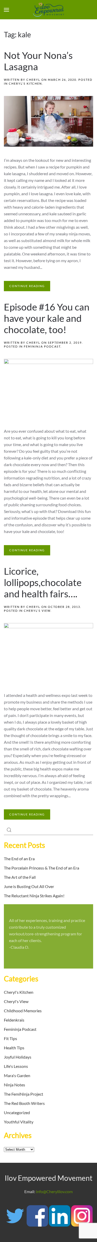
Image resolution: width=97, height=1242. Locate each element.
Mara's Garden (17, 1075)
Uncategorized (17, 1112)
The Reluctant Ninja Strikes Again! (34, 895)
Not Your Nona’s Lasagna (38, 61)
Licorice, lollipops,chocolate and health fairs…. (42, 582)
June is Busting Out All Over (29, 886)
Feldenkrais (14, 1019)
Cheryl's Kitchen (25, 83)
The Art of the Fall (20, 877)
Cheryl (33, 79)
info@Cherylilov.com (54, 1191)
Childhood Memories (23, 1010)
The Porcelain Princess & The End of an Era (41, 867)
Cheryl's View (37, 610)
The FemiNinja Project (23, 1094)
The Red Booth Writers (24, 1103)
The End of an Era (19, 858)
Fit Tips (10, 1038)
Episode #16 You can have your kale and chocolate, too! (46, 318)
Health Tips (14, 1047)
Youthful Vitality (18, 1121)
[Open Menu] (6, 9)
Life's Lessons (16, 1066)
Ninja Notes (14, 1084)
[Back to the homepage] (48, 10)
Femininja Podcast (42, 346)
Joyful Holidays (17, 1056)
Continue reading (27, 286)
